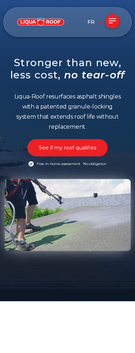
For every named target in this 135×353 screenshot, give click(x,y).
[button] (88, 22)
